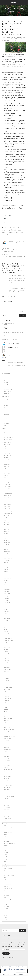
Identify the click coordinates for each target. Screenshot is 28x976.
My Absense (5, 327)
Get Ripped (6, 895)
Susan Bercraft (7, 776)
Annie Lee (6, 547)
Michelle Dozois (7, 722)
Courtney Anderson (8, 596)
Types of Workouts (6, 823)
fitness (13, 229)
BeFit (5, 448)
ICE (4, 401)
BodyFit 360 (6, 881)
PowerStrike (6, 908)
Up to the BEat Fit (8, 513)
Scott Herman (7, 760)
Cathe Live (6, 886)
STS (5, 416)
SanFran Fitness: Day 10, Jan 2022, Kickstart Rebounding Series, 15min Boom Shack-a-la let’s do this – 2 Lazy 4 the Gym (17, 279)
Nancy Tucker (7, 731)
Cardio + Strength (8, 832)
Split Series (6, 847)
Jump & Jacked (7, 486)
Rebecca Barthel (7, 747)
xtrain (5, 425)
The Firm (6, 915)
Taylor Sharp (6, 794)
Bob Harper (6, 564)
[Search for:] (14, 315)
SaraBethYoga (7, 506)
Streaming (16, 208)
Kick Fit (5, 902)
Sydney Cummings (8, 783)
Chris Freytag (7, 589)
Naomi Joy (18, 82)
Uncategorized (5, 864)
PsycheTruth (6, 497)
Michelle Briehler (7, 720)
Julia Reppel (6, 680)
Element (6, 890)
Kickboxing (6, 841)
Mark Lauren (7, 711)
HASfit (5, 479)
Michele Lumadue (8, 718)
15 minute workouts (8, 435)
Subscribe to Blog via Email (13, 942)
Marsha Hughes (7, 714)
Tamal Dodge (7, 787)
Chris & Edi (6, 462)
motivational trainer (12, 232)
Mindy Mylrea (7, 727)
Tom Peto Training (8, 511)
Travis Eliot (6, 814)
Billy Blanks (6, 562)
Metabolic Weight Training (9, 843)
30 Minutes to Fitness (9, 875)
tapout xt (6, 418)
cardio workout (10, 56)
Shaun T (5, 763)
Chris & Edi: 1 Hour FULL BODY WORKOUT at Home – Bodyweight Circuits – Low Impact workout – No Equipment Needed (13, 332)
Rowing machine (7, 391)
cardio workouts (21, 62)
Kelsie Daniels (7, 689)
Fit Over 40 (6, 893)
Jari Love (6, 649)
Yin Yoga (5, 859)
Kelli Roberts (7, 685)
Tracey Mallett (7, 807)
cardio (7, 227)
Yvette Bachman (7, 818)
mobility (5, 845)
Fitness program (6, 399)
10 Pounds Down (7, 870)
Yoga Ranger (6, 517)
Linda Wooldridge (7, 698)
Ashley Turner (7, 555)
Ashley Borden (7, 553)
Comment (21, 311)
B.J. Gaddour (6, 560)
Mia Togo (6, 716)
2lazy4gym (19, 37)
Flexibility (6, 834)
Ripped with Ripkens (8, 502)
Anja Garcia (6, 540)
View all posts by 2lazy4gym (14, 242)
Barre (5, 825)
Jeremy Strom (7, 665)
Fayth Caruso (7, 618)
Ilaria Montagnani (8, 642)
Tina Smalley (7, 798)
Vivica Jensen (7, 816)
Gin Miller (6, 627)
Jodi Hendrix (6, 674)
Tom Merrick (6, 803)
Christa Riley (6, 591)
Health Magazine (7, 482)
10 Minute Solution (8, 868)
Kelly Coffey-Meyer (8, 687)
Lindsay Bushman (8, 702)
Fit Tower (6, 382)
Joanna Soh (6, 671)
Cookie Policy (4, 970)
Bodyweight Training (8, 827)
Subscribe (6, 953)
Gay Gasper (6, 620)
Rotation (4, 428)
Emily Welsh (6, 613)
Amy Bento (6, 531)
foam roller (6, 384)
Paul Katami (6, 740)
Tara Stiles (6, 791)
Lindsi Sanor (6, 705)
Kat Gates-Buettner (8, 682)
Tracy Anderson (7, 811)
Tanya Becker (7, 789)
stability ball (6, 393)
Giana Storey (7, 622)
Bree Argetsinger (7, 567)
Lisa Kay (5, 707)
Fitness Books (5, 396)
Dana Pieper (6, 598)
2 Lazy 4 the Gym (14, 9)
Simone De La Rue (8, 769)
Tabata (5, 854)
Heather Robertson (8, 640)
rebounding (5, 234)
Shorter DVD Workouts (7, 430)
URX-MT (5, 421)
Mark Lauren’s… (11, 362)
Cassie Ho (6, 580)
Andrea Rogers (7, 535)
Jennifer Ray (6, 658)
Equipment (4, 376)
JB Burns (6, 651)
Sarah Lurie (6, 758)
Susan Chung (7, 778)
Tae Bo (5, 913)
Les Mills (6, 405)
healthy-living (13, 230)
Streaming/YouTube (11, 40)
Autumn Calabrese (8, 558)
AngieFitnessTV (7, 444)
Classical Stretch (8, 888)
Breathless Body (7, 884)
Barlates (6, 446)
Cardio (13, 38)
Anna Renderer (7, 544)
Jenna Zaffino (7, 653)
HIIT (5, 836)
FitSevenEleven (7, 473)
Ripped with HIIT (7, 412)
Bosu (5, 380)
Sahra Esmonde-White (9, 754)
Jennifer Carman (7, 656)
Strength (6, 852)
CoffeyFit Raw (7, 464)
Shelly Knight (7, 765)
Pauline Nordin (7, 743)
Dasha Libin (6, 600)
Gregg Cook (6, 633)
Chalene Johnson (8, 584)
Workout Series (5, 866)
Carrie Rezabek (7, 578)
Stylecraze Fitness (8, 508)
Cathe (5, 582)
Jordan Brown (7, 676)
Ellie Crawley (6, 611)
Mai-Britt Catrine (7, 709)
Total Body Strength (8, 856)
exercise (9, 229)
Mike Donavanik (7, 725)
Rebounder (18, 38)
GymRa (5, 477)
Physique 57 (6, 906)
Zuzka (5, 820)
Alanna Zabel (7, 524)
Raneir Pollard (7, 745)
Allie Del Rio (6, 529)
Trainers (4, 520)
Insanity (5, 403)
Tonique (5, 917)
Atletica (5, 877)
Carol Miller (6, 571)
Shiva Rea (6, 767)
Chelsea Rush (7, 587)
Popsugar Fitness (8, 495)
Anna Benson (7, 542)
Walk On (6, 919)
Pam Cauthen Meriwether (9, 736)
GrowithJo (6, 475)
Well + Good (6, 515)
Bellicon (5, 451)
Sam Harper (6, 756)
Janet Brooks (7, 647)
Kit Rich (5, 691)
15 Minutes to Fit (7, 873)
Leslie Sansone (7, 694)
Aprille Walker (7, 551)
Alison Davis (6, 527)
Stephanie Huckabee (8, 771)
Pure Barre (6, 910)
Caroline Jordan (7, 576)
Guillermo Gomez (7, 636)
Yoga (5, 861)
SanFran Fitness (10, 54)
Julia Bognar (6, 678)
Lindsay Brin (6, 700)
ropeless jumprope (8, 389)
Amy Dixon (6, 533)
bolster (5, 378)
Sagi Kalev (6, 751)
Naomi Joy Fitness (8, 491)
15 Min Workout (6, 103)
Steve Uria (6, 774)
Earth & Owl (6, 466)
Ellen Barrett (7, 609)
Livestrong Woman (8, 488)
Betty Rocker (7, 453)
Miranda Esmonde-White (9, 729)
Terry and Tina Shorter (9, 796)
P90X (5, 409)
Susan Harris (7, 780)
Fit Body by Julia (7, 468)
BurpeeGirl (6, 459)
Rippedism (6, 414)
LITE (5, 407)
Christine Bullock (8, 593)
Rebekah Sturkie (7, 749)
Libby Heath (6, 696)
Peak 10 (5, 904)
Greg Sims (6, 631)
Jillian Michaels (7, 669)
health (8, 230)
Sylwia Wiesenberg (8, 785)
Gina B (5, 629)
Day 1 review (14, 58)
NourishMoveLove (8, 493)
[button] (15, 47)
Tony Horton (6, 805)
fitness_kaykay (7, 471)
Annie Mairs (6, 549)
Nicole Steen (7, 734)
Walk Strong (6, 423)
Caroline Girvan (7, 573)
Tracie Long (6, 809)
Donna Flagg (6, 605)
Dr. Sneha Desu (7, 607)
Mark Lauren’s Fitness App (8, 323)
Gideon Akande (7, 625)
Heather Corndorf (8, 638)
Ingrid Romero (7, 645)
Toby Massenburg (8, 800)
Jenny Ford (6, 660)
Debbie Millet (7, 602)
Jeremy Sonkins (7, 662)
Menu (14, 2)
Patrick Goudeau (7, 738)
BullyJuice (6, 457)
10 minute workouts (8, 432)
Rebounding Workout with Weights (11, 84)
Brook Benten (7, 569)
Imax (5, 897)
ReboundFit (6, 500)
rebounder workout (9, 71)
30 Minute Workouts (8, 439)
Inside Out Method (8, 899)
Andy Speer (6, 538)
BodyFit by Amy (7, 455)
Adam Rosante (7, 522)
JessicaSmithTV (7, 484)
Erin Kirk (6, 616)
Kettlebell (6, 839)
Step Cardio (6, 850)
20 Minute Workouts (8, 437)
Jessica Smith (7, 667)
